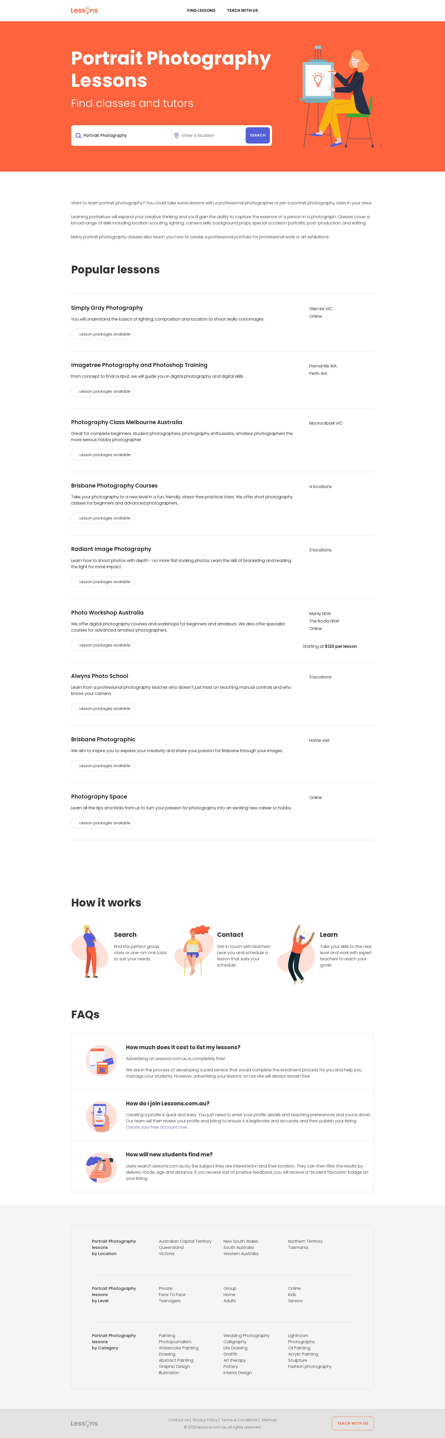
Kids (292, 1295)
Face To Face (172, 1295)
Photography (301, 1342)
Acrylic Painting (303, 1354)
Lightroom (298, 1336)
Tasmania (298, 1247)
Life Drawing (235, 1348)
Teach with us (242, 10)
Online (294, 1288)
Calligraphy (235, 1342)
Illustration (169, 1373)
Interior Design (238, 1373)
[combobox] (122, 135)
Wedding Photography (247, 1336)
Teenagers (170, 1301)
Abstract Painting (176, 1360)
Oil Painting (299, 1348)
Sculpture (297, 1360)
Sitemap (269, 1420)
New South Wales (241, 1241)
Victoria (166, 1254)
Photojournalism (175, 1342)
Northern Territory (305, 1241)
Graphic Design (174, 1366)
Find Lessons (201, 10)
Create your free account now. (157, 1127)
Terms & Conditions (239, 1420)
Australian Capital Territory (185, 1241)
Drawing (167, 1354)
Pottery (231, 1366)
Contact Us (178, 1420)
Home (229, 1295)
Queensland (171, 1247)
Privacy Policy (205, 1420)
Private (166, 1288)
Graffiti (230, 1354)
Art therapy (235, 1360)
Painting (167, 1336)
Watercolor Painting (179, 1348)
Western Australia (241, 1254)
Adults (230, 1301)
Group (230, 1288)
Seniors (295, 1301)
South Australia (239, 1247)
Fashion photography (310, 1366)
